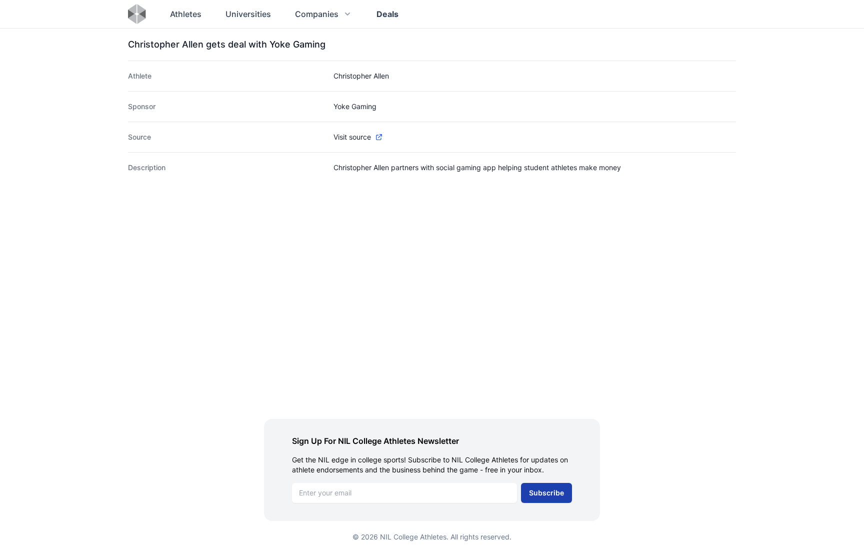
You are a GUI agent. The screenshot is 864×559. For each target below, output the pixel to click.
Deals (387, 14)
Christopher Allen (361, 76)
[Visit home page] (137, 14)
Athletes (186, 14)
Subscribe (546, 492)
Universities (248, 14)
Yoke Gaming (355, 106)
